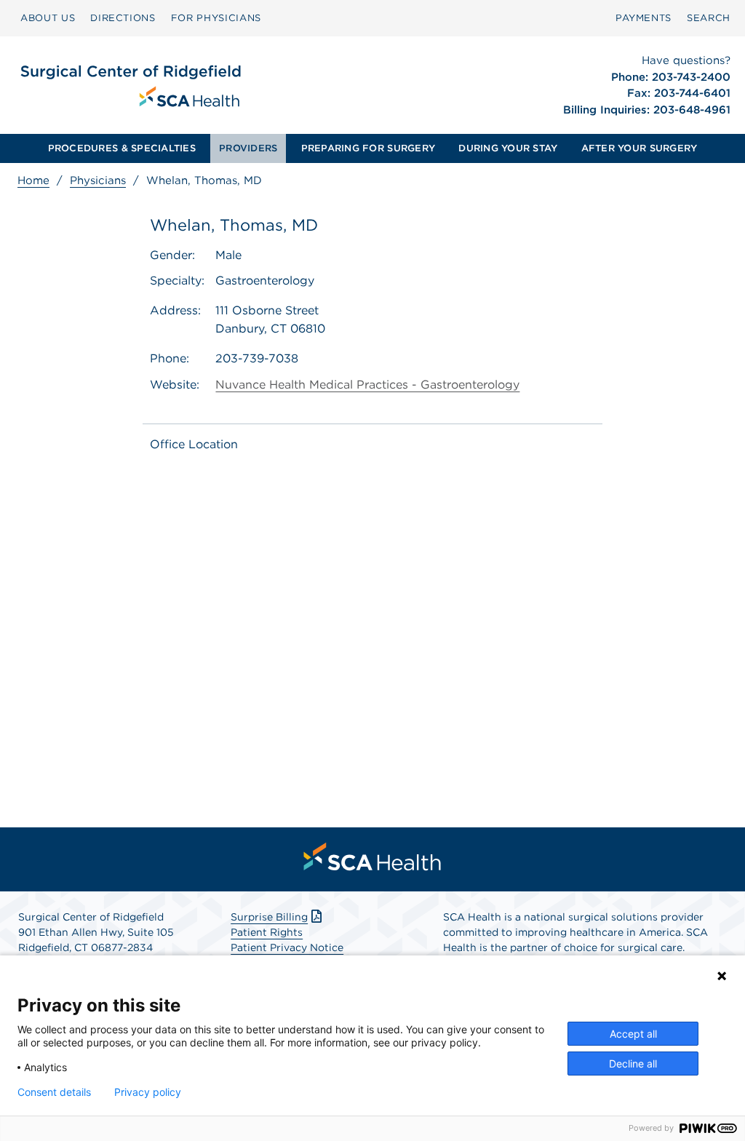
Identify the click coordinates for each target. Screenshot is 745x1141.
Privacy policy (147, 1092)
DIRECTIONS (123, 17)
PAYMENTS (643, 17)
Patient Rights (267, 932)
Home (33, 180)
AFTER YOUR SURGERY (639, 148)
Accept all (633, 1033)
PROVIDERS (248, 148)
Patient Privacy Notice (287, 947)
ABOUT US (47, 17)
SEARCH (708, 17)
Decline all (633, 1063)
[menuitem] (48, 18)
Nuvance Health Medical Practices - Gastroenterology (367, 384)
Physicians (98, 180)
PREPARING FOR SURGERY (368, 148)
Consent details (54, 1092)
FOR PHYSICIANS (216, 17)
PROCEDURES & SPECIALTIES (122, 148)
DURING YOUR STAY (507, 148)
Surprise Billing (269, 917)
